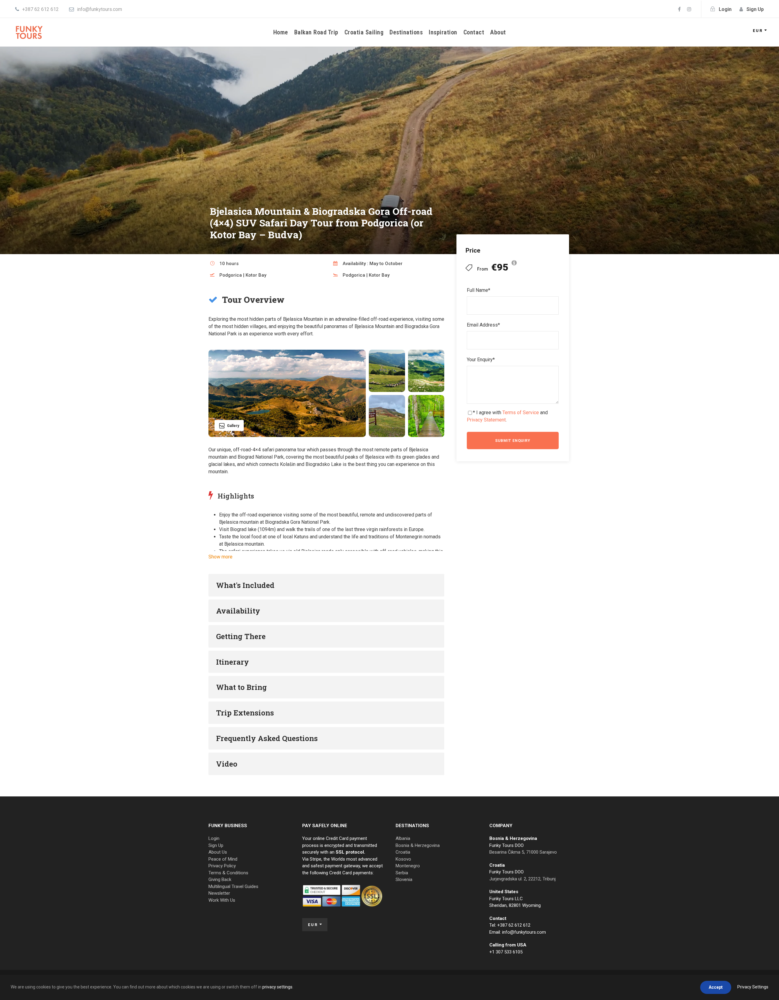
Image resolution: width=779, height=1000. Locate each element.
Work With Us (221, 900)
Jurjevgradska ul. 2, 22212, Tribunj (522, 879)
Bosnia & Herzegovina (418, 845)
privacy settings (277, 986)
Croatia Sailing (364, 32)
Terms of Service (520, 412)
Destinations (406, 32)
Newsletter (219, 893)
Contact (473, 32)
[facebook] (679, 9)
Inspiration (443, 32)
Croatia (403, 852)
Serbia (402, 873)
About (498, 32)
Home (280, 32)
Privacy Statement (486, 420)
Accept (716, 987)
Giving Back (219, 879)
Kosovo (403, 859)
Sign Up (215, 845)
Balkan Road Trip (316, 32)
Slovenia (404, 879)
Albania (403, 838)
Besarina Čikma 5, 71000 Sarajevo (523, 852)
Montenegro (408, 866)
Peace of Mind (222, 859)
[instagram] (689, 9)
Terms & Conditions (228, 873)
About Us (217, 852)
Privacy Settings (752, 986)
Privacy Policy (222, 866)
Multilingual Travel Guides (233, 886)
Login (213, 838)
